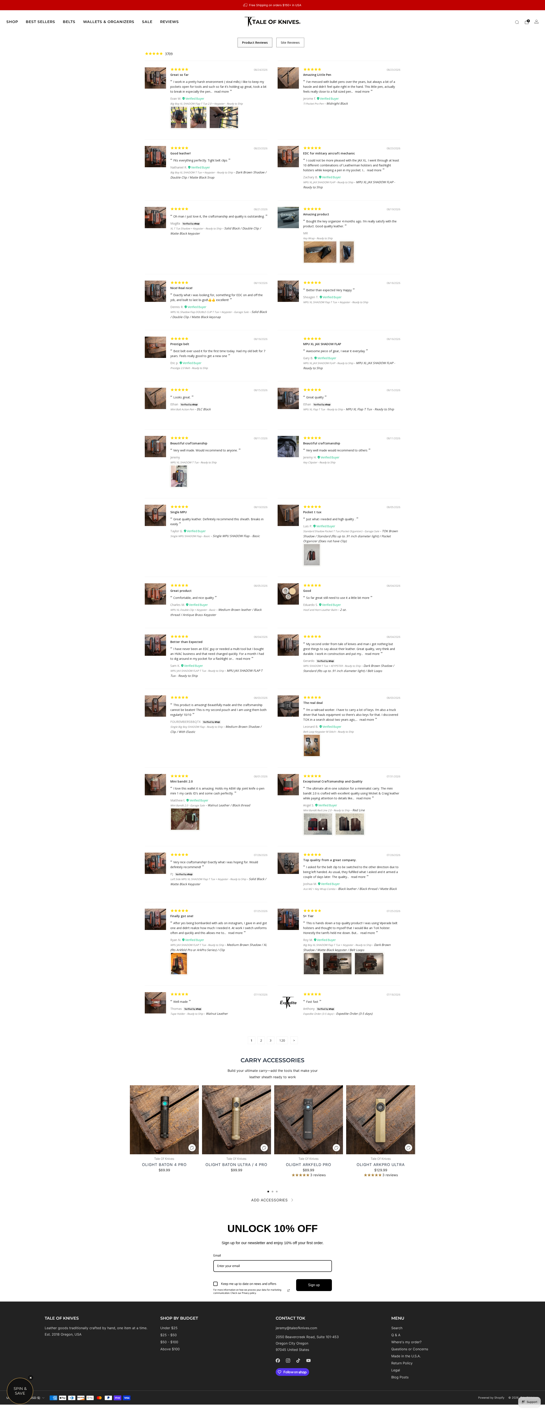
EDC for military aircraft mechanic (329, 153)
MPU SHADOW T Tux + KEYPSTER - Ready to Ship (332, 666)
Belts (69, 22)
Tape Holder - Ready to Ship (186, 1014)
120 (282, 1040)
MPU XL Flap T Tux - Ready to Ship (323, 409)
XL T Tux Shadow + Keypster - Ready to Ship (195, 228)
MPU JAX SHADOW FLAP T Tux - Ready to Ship (197, 671)
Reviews (169, 22)
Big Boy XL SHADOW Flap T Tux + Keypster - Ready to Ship (337, 945)
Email (217, 1255)
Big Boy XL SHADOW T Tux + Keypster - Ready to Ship (201, 172)
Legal (395, 1370)
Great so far (179, 75)
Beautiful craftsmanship (188, 443)
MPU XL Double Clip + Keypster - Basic (192, 610)
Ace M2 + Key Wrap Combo (319, 889)
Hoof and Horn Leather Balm (320, 610)
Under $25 (169, 1328)
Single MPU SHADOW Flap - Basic (190, 536)
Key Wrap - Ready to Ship (318, 238)
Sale (147, 22)
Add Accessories (269, 1200)
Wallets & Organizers (108, 22)
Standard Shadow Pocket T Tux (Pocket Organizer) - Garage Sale (341, 531)
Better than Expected (186, 642)
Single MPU (178, 512)
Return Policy (402, 1363)
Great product (181, 591)
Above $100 (170, 1349)
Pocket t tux (312, 512)
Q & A (395, 1335)
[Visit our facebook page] (278, 1360)
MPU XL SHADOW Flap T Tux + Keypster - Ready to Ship (335, 302)
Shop (12, 22)
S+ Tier (308, 916)
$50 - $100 (169, 1342)
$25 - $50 (168, 1335)
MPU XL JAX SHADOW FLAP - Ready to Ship (328, 182)
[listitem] (272, 5)
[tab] (268, 1191)
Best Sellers (40, 22)
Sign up (314, 1285)
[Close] (30, 1377)
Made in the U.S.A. (406, 1356)
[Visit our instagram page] (288, 1360)
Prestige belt (179, 344)
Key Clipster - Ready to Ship (319, 462)
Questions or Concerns (409, 1349)
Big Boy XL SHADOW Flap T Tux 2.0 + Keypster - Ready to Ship (206, 103)
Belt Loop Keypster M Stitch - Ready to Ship (328, 732)
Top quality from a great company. (330, 860)
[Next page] (415, 1120)
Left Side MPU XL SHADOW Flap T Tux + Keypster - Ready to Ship (208, 879)
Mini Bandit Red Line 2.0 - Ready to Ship (326, 810)
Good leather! (180, 153)
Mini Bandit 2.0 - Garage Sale (187, 805)
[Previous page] (130, 1120)
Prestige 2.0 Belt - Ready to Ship (189, 368)
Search (396, 1328)
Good (307, 591)
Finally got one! (181, 916)
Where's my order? (406, 1342)
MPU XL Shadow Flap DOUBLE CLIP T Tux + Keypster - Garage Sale (209, 312)
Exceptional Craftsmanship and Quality (333, 781)
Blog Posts (400, 1377)
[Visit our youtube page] (308, 1360)
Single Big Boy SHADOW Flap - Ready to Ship (196, 727)
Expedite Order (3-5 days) (318, 1014)
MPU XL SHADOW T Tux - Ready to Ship (193, 462)
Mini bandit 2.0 (181, 781)
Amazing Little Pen (317, 75)
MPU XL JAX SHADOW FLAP (322, 344)
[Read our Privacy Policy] (288, 1290)
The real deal (313, 703)
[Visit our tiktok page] (298, 1360)
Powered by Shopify (491, 1397)
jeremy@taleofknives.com (296, 1328)
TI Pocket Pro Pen (313, 103)
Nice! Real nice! (181, 288)
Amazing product (316, 214)
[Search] (517, 22)
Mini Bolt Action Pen (182, 409)
